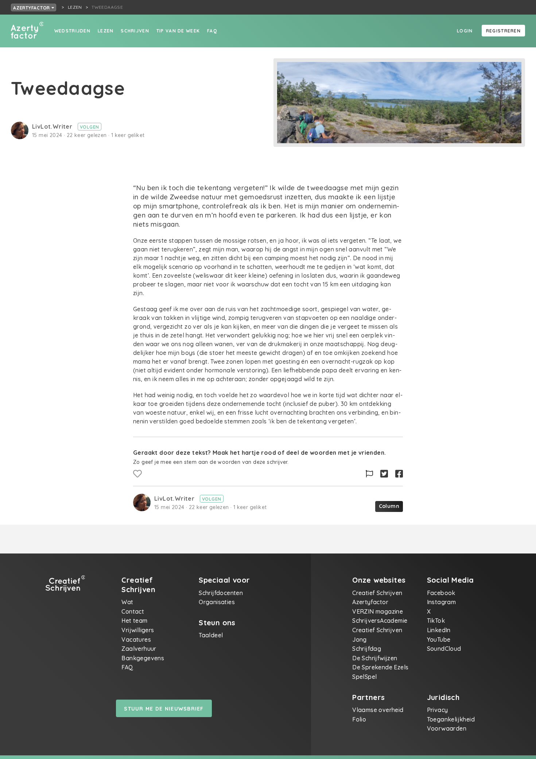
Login (465, 31)
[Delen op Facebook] (399, 473)
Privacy (437, 709)
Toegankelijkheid (451, 719)
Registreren (503, 31)
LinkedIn (439, 630)
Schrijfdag (366, 648)
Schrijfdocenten (221, 592)
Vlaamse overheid (377, 709)
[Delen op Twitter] (384, 473)
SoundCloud (444, 648)
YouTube (439, 639)
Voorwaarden (446, 728)
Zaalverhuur (138, 648)
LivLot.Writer (53, 126)
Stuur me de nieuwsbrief (163, 708)
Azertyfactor (32, 8)
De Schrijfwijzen (374, 658)
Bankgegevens (142, 658)
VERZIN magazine (377, 611)
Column (389, 506)
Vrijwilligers (137, 630)
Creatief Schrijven (377, 592)
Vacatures (136, 639)
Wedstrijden (72, 31)
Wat (127, 602)
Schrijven (135, 31)
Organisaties (217, 602)
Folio (359, 719)
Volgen (90, 127)
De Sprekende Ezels (380, 667)
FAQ (212, 31)
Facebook (441, 592)
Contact (132, 611)
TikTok (436, 620)
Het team (134, 620)
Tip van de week (178, 31)
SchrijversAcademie (379, 620)
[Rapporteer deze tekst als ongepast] (369, 474)
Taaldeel (211, 635)
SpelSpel (364, 676)
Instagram (441, 602)
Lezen (105, 31)
